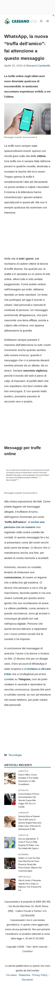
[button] (41, 21)
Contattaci (27, 951)
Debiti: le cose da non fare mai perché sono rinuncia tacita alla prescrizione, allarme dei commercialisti (30, 864)
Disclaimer (27, 979)
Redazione (24, 975)
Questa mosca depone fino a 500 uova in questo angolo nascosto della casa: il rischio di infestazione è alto (29, 822)
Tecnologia (15, 755)
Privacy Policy (40, 975)
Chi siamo (11, 975)
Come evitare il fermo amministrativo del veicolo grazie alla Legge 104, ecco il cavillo (28, 800)
